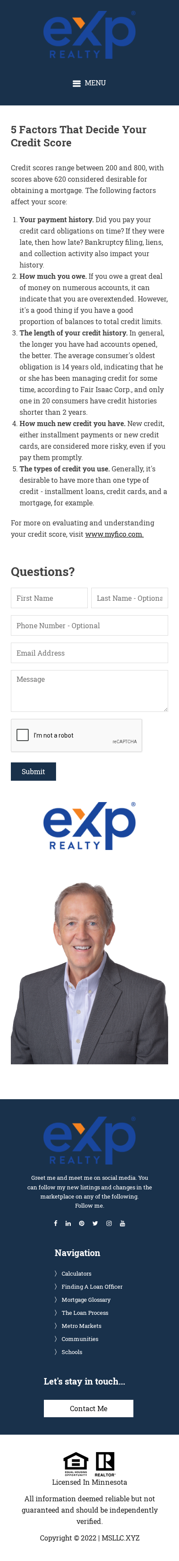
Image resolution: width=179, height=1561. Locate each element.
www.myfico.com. (114, 533)
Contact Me (88, 1408)
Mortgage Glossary (86, 1300)
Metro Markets (81, 1326)
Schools (72, 1352)
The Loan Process (85, 1313)
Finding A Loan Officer (92, 1286)
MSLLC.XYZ (120, 1537)
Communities (80, 1339)
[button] (89, 83)
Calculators (76, 1273)
